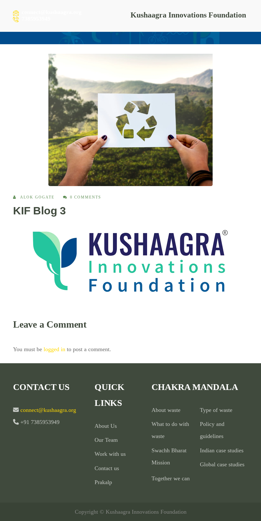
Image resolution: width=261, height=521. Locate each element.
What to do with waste (170, 430)
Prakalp (103, 482)
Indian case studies (221, 450)
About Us (106, 426)
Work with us (110, 454)
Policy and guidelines (212, 430)
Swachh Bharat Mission (169, 456)
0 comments (85, 197)
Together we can (171, 478)
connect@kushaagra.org (47, 410)
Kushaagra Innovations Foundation (188, 15)
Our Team (106, 440)
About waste (166, 410)
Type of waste (216, 410)
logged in (54, 349)
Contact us (107, 468)
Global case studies (222, 464)
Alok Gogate (37, 197)
